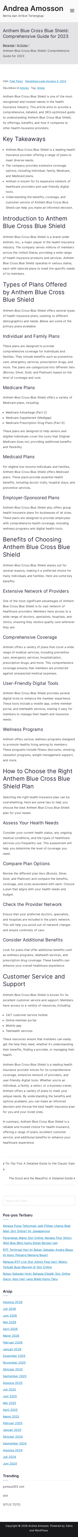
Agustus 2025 (12, 1383)
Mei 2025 (9, 1403)
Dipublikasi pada (45, 81)
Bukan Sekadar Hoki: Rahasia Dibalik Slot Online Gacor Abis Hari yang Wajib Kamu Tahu (36, 1276)
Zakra (69, 1525)
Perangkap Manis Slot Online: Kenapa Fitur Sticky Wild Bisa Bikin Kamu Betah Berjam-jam (37, 1240)
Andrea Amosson (33, 8)
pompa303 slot (13, 1486)
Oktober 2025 (13, 1369)
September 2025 (14, 1376)
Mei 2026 (9, 1322)
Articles (24, 87)
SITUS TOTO (11, 1504)
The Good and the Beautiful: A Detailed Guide (41, 1178)
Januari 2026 (12, 1349)
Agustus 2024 (12, 1450)
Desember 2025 (14, 1356)
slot (5, 1495)
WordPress (41, 1530)
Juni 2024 (10, 1463)
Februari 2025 (12, 1423)
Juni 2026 (10, 1315)
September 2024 (14, 1443)
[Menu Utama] (72, 11)
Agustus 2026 (12, 1302)
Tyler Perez (16, 81)
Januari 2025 (12, 1430)
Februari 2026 (12, 1342)
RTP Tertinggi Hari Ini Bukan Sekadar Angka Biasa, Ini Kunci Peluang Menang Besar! (38, 1252)
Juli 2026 (9, 1309)
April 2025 (10, 1410)
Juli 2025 (9, 1389)
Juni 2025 (10, 1396)
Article (41, 87)
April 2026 (10, 1329)
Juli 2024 (9, 1457)
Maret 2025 (11, 1416)
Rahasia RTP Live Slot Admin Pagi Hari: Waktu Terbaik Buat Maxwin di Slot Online (35, 1264)
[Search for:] (39, 1200)
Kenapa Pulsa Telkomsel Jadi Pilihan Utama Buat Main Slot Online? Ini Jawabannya (37, 1228)
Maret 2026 (11, 1335)
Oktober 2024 (13, 1436)
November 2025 (14, 1362)
